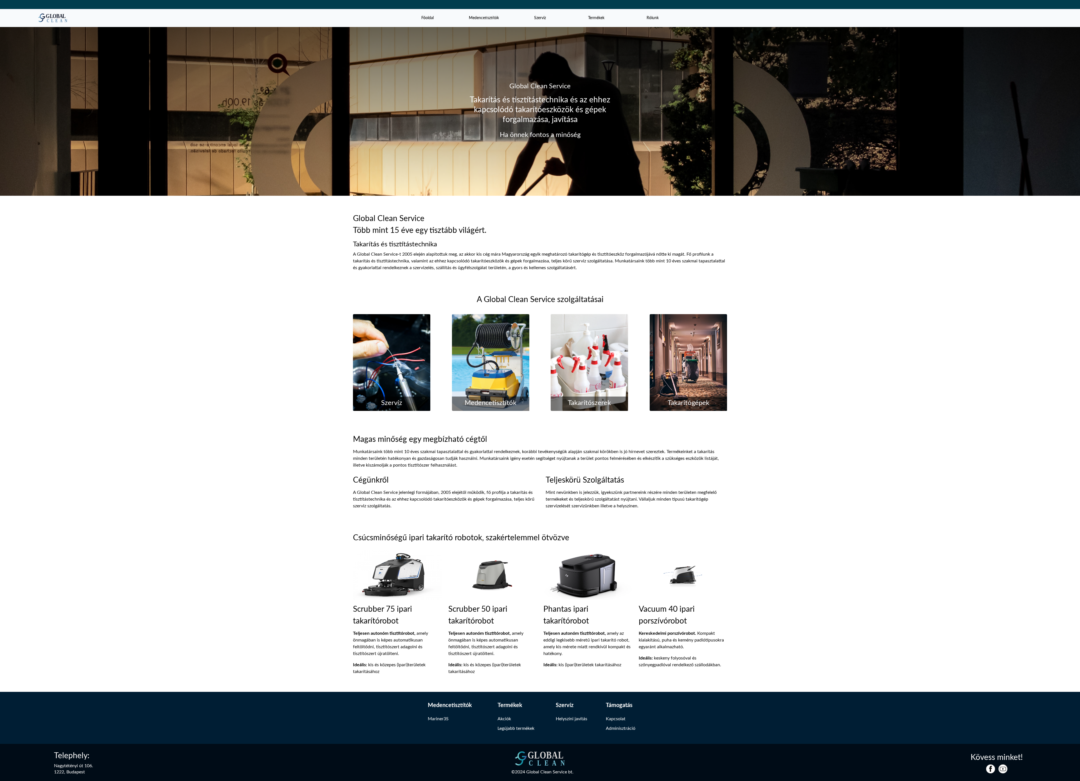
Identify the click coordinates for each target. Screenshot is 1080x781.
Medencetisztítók (484, 18)
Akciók (504, 719)
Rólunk (653, 18)
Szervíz (540, 18)
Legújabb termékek (516, 728)
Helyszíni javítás (571, 719)
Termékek (596, 18)
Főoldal (427, 18)
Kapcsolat (616, 719)
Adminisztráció (620, 728)
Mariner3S (438, 719)
